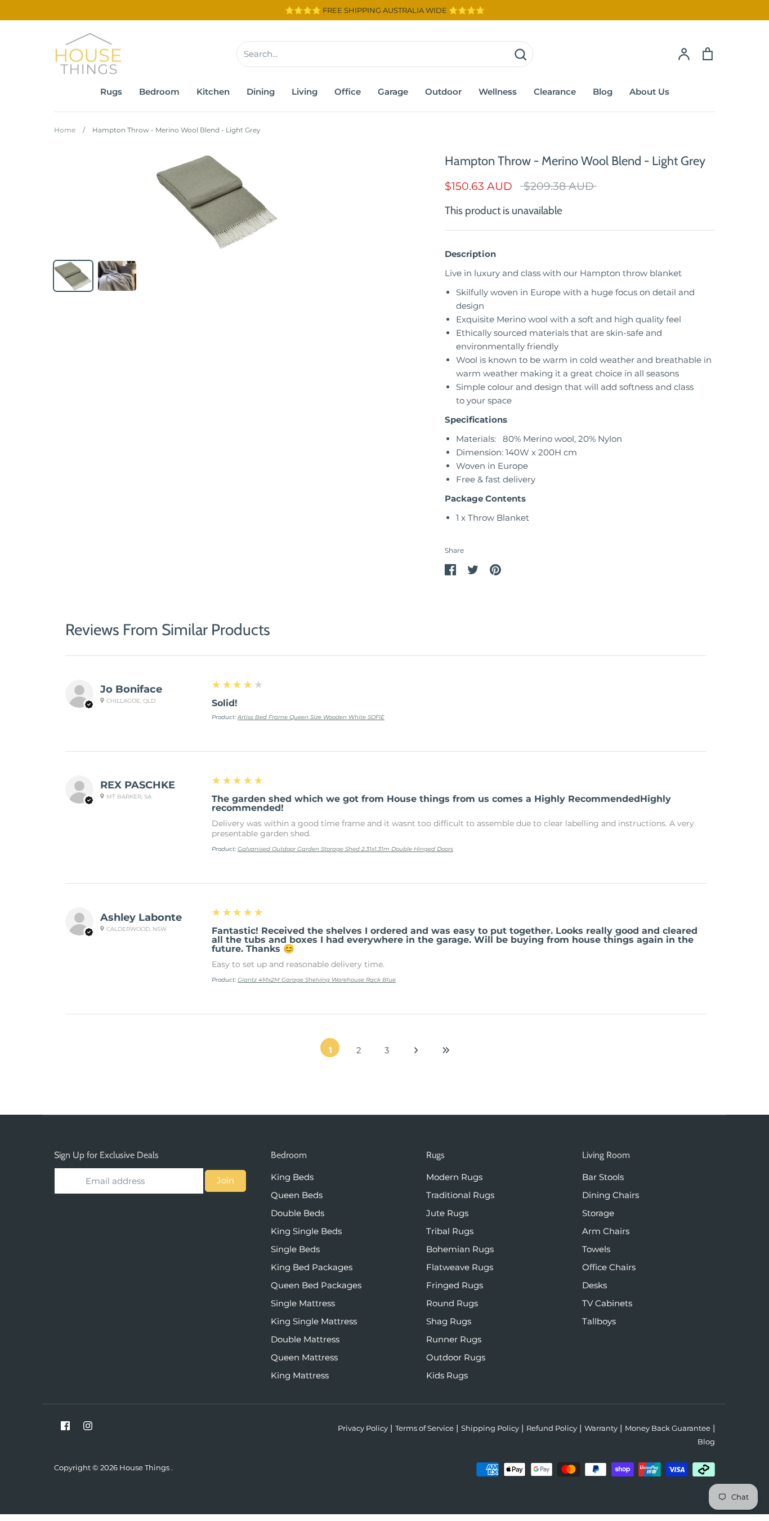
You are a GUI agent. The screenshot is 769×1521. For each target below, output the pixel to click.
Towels (596, 1249)
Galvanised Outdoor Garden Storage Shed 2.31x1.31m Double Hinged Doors (345, 849)
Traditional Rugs (460, 1195)
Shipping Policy (490, 1428)
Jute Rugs (447, 1213)
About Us (649, 91)
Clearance (555, 91)
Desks (594, 1285)
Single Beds (295, 1249)
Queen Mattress (304, 1357)
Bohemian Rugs (460, 1249)
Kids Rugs (447, 1375)
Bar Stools (603, 1177)
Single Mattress (303, 1303)
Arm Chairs (605, 1231)
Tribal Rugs (449, 1231)
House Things (145, 1467)
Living (305, 91)
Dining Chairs (610, 1195)
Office (347, 91)
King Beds (292, 1177)
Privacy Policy (363, 1428)
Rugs (111, 91)
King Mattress (300, 1375)
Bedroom (159, 91)
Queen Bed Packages (316, 1285)
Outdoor (443, 91)
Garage (393, 91)
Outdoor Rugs (455, 1357)
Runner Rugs (453, 1339)
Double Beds (297, 1213)
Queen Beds (297, 1195)
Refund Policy (551, 1428)
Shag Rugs (448, 1321)
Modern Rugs (454, 1177)
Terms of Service (424, 1428)
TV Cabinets (607, 1303)
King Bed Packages (311, 1267)
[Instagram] (88, 1425)
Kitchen (213, 91)
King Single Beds (306, 1231)
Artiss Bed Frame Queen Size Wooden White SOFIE (311, 717)
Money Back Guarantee (667, 1428)
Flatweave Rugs (459, 1267)
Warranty (601, 1428)
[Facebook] (65, 1425)
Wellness (498, 91)
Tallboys (599, 1321)
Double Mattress (305, 1339)
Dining (261, 91)
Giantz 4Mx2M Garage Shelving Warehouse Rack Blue (317, 979)
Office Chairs (609, 1267)
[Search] (520, 54)
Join (225, 1180)
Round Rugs (452, 1303)
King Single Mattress (314, 1321)
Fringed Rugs (454, 1285)
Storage (598, 1213)
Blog (602, 91)
